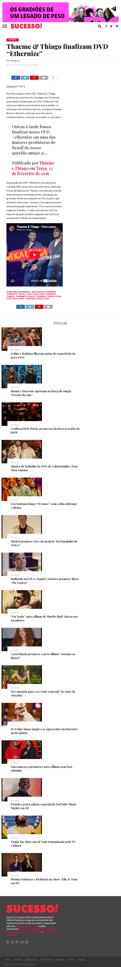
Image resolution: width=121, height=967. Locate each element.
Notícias (18, 960)
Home (8, 960)
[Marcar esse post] (34, 76)
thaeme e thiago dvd (37, 298)
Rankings (60, 960)
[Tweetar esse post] (25, 76)
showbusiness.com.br (27, 926)
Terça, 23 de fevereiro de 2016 (32, 170)
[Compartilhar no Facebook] (15, 76)
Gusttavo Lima (35, 294)
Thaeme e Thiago (25, 296)
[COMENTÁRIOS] (53, 76)
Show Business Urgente (28, 932)
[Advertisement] (91, 123)
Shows (71, 960)
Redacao (15, 60)
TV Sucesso (46, 960)
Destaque (37, 292)
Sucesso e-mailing (28, 929)
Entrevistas (31, 960)
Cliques (81, 960)
